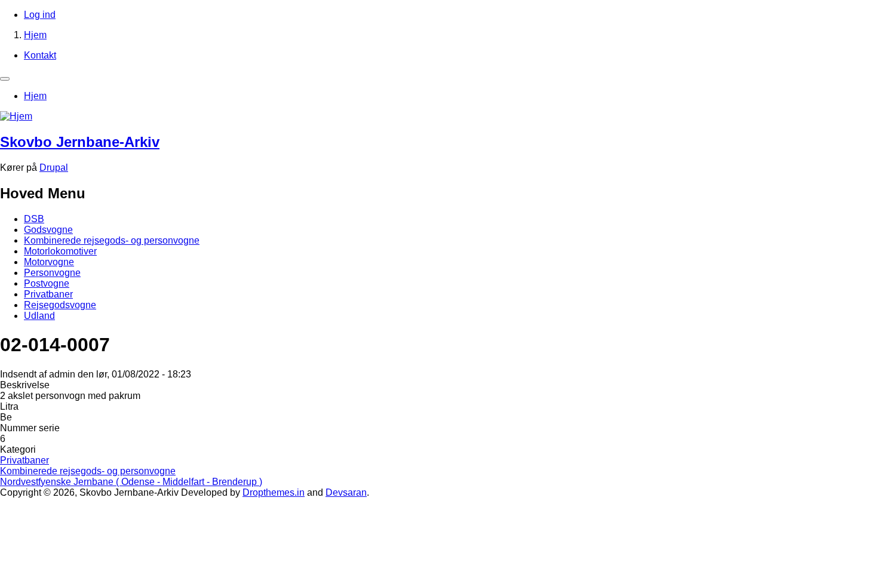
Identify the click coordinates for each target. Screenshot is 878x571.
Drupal (53, 167)
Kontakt (40, 55)
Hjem (35, 35)
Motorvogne (49, 262)
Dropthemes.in (273, 492)
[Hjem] (16, 116)
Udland (39, 316)
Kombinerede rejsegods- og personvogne (111, 240)
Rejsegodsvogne (60, 305)
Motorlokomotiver (60, 251)
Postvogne (46, 283)
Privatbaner (48, 294)
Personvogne (52, 273)
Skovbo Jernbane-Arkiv (79, 142)
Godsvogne (48, 230)
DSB (34, 219)
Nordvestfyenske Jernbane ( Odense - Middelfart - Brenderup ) (131, 482)
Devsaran (346, 492)
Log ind (40, 15)
